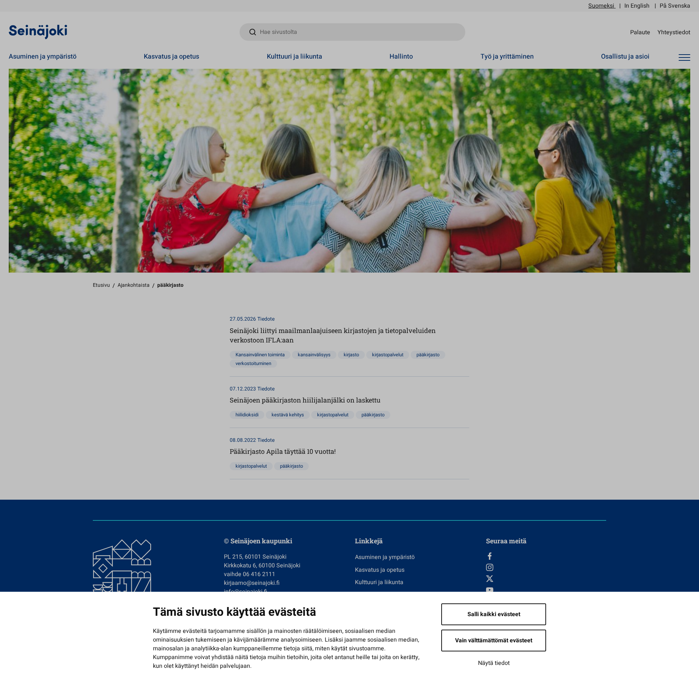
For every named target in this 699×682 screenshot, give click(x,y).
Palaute (640, 32)
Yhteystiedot (673, 32)
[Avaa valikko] (684, 58)
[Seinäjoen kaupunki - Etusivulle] (38, 31)
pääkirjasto (427, 354)
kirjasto (351, 354)
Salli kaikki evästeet (493, 614)
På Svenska (675, 5)
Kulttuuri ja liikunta (294, 57)
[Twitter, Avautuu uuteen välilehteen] (546, 578)
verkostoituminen (253, 363)
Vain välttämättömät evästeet (493, 640)
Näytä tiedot (494, 663)
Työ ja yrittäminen (507, 57)
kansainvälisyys (314, 354)
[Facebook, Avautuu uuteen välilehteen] (546, 556)
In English (636, 5)
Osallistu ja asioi (625, 57)
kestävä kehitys (288, 414)
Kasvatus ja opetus (171, 57)
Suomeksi (601, 5)
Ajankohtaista (134, 285)
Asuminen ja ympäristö (42, 57)
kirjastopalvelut (387, 354)
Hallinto (401, 57)
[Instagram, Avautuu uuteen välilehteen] (546, 567)
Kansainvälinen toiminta (260, 354)
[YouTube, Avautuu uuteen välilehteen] (546, 590)
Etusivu (101, 285)
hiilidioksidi (247, 414)
